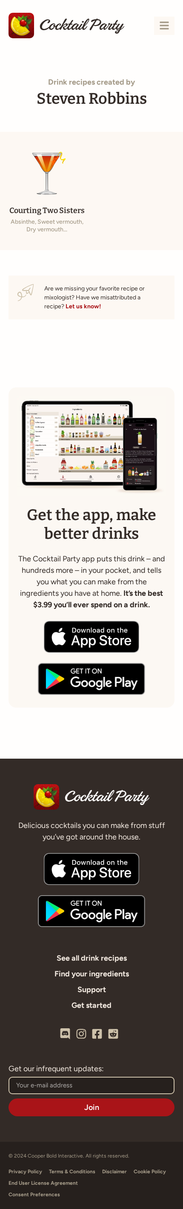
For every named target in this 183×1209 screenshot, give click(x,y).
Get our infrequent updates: (56, 1069)
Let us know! (83, 306)
